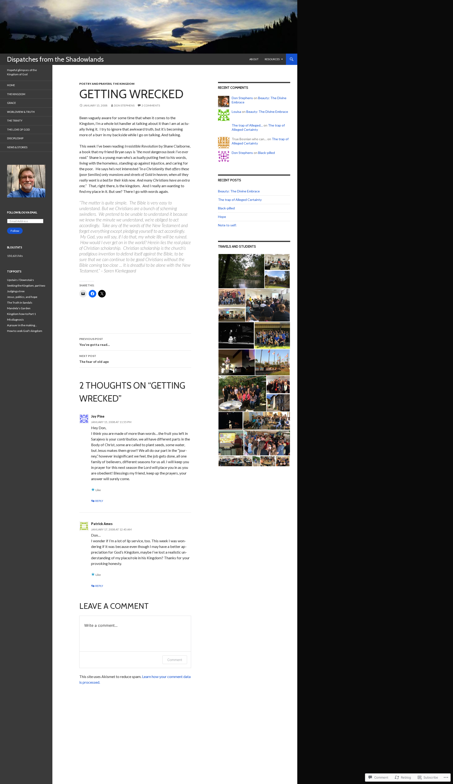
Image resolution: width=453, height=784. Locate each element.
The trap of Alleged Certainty (240, 200)
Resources (272, 59)
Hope (222, 217)
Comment (174, 660)
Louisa (236, 112)
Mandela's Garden (18, 308)
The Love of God (18, 129)
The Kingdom (123, 83)
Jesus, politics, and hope (22, 297)
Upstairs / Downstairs (20, 280)
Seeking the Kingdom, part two (26, 285)
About (254, 59)
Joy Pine (98, 416)
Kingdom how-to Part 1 (21, 314)
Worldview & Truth (21, 111)
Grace (11, 102)
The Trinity (14, 120)
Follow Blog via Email (22, 212)
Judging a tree (16, 291)
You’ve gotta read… (94, 342)
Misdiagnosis (15, 319)
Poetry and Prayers (95, 83)
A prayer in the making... (22, 325)
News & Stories (17, 147)
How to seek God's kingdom (24, 331)
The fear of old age (94, 359)
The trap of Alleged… (247, 125)
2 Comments (151, 105)
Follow (15, 231)
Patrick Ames (102, 524)
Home (11, 85)
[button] (241, 271)
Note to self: (227, 225)
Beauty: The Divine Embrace (267, 112)
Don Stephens (124, 105)
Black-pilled (266, 153)
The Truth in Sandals (19, 302)
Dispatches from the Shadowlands (55, 59)
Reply (99, 501)
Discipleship (15, 138)
